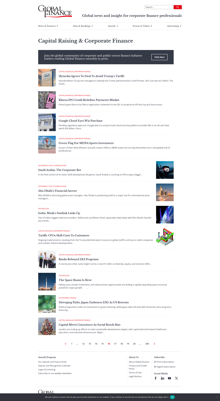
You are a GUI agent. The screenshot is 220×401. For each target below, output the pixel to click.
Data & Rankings (82, 26)
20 (134, 343)
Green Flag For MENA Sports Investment (86, 143)
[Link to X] (176, 378)
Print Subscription (165, 361)
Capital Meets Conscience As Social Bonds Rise (90, 324)
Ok (172, 397)
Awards (111, 26)
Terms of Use (135, 372)
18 (121, 343)
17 (115, 343)
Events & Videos (141, 26)
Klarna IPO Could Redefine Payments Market (89, 100)
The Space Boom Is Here (75, 280)
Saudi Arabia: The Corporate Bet (59, 170)
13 (90, 343)
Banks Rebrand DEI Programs (79, 259)
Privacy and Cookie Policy (138, 367)
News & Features (47, 26)
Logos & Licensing (46, 369)
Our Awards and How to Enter (52, 361)
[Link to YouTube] (169, 378)
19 (128, 343)
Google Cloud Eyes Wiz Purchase (81, 120)
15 (102, 343)
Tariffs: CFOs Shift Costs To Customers (63, 235)
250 (147, 343)
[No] (217, 397)
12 (83, 343)
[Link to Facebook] (155, 378)
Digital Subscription (166, 366)
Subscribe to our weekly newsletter (55, 373)
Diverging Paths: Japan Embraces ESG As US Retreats (94, 302)
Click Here (159, 57)
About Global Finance (139, 361)
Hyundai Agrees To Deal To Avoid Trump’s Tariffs (91, 76)
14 (96, 343)
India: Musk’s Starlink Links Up (59, 213)
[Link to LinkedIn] (162, 378)
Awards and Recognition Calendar (54, 365)
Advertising (173, 26)
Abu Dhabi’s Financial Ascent (57, 190)
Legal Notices (135, 376)
